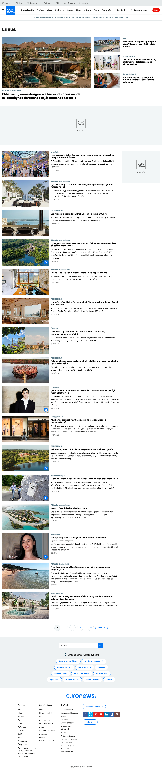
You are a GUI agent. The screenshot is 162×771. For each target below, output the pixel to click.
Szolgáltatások (45, 705)
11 (91, 627)
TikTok (109, 679)
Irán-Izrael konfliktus (43, 17)
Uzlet (125, 38)
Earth (96, 10)
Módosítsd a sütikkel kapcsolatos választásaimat (69, 748)
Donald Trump (98, 17)
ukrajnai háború (83, 17)
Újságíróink (22, 744)
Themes (21, 705)
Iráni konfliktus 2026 (64, 17)
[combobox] (93, 3)
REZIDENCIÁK (129, 56)
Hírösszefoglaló (45, 713)
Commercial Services (69, 713)
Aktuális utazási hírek (11, 90)
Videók (20, 737)
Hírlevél (89, 722)
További (64, 705)
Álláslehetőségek (68, 736)
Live (156, 10)
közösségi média (81, 673)
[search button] (80, 3)
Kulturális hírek (129, 74)
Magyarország (72, 679)
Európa (40, 10)
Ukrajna (109, 17)
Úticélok (54, 328)
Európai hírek (57, 417)
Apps (41, 727)
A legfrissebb (27, 10)
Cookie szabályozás (69, 723)
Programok (22, 741)
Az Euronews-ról (67, 709)
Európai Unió (102, 673)
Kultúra (87, 10)
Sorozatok (55, 534)
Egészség (106, 10)
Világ (49, 10)
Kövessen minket (46, 723)
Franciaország (121, 17)
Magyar (7, 3)
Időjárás (42, 716)
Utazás (70, 10)
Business (59, 10)
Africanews (43, 734)
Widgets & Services (47, 730)
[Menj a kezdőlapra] (10, 10)
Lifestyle (55, 152)
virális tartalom (92, 679)
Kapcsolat (65, 732)
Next (78, 10)
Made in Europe (58, 475)
